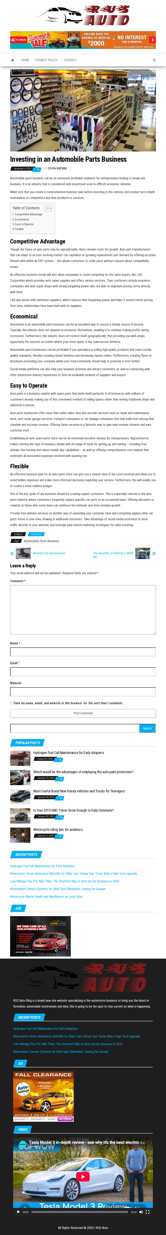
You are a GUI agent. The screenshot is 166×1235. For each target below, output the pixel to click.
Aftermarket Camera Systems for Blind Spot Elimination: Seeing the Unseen (57, 889)
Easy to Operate (24, 224)
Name (15, 643)
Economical (22, 219)
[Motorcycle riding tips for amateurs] (20, 835)
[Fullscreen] (148, 1212)
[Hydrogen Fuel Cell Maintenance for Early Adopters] (20, 758)
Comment (18, 581)
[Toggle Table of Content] (46, 208)
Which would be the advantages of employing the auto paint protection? (83, 772)
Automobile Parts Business (41, 541)
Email (15, 663)
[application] (83, 1177)
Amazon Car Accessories (49, 553)
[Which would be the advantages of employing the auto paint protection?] (20, 777)
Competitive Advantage (28, 214)
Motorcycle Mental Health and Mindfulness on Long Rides (46, 897)
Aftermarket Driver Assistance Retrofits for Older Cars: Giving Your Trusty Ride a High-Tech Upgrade (73, 873)
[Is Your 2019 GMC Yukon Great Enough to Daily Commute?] (20, 816)
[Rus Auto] (12, 60)
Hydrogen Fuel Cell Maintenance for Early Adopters (68, 753)
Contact (70, 60)
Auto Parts (36, 534)
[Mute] (141, 1212)
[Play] (18, 1212)
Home (25, 60)
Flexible (19, 229)
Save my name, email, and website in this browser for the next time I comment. (68, 703)
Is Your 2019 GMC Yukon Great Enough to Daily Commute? (73, 810)
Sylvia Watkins (57, 168)
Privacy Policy (46, 60)
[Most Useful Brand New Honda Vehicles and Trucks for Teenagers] (20, 796)
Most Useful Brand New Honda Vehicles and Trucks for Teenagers (79, 791)
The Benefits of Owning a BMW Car (113, 555)
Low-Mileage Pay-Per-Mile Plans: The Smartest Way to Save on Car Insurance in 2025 (64, 881)
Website (15, 683)
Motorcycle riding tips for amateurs (58, 829)
